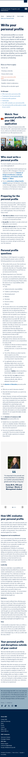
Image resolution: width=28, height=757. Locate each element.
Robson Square (4, 743)
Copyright (21, 752)
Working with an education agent (10, 86)
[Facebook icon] (2, 706)
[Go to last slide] (5, 507)
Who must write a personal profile (11, 94)
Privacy (2, 702)
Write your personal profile (8, 77)
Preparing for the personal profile (11, 96)
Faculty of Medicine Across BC (8, 747)
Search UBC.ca (4, 731)
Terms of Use (15, 752)
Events (2, 725)
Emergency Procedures (6, 752)
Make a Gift (3, 729)
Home (2, 16)
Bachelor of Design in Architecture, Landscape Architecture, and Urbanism (13, 174)
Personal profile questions (9, 98)
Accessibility (3, 754)
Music (11, 178)
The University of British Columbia (10, 3)
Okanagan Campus (5, 739)
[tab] (12, 507)
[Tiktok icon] (5, 706)
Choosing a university (7, 71)
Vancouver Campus (5, 737)
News (2, 723)
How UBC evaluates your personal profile (13, 103)
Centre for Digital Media (6, 745)
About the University (5, 721)
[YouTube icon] (16, 706)
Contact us (9, 702)
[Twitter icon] (9, 706)
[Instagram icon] (12, 706)
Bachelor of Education (11, 384)
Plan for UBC (4, 67)
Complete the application (8, 80)
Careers (3, 727)
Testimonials (5, 100)
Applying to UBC (10, 16)
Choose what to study (7, 74)
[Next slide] (22, 507)
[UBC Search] (25, 1)
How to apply (20, 16)
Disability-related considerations (9, 83)
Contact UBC (4, 719)
